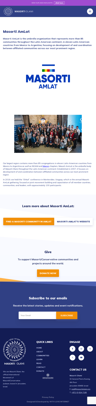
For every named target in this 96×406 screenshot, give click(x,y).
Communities (42, 355)
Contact (41, 367)
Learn (39, 359)
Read (38, 363)
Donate (40, 371)
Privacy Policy (48, 397)
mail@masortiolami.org (81, 389)
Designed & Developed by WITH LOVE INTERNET (48, 401)
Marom (46, 166)
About (39, 352)
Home (39, 348)
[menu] (90, 11)
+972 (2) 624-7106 (79, 392)
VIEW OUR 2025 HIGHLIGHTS (42, 3)
